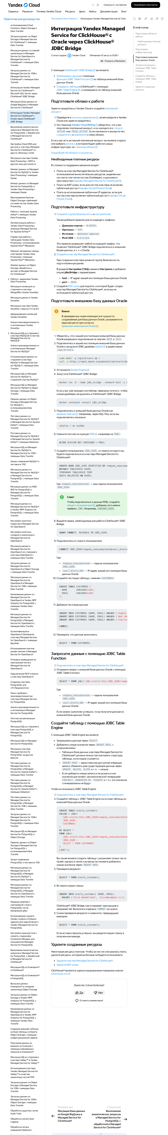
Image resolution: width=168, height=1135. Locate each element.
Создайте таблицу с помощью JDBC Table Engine (146, 79)
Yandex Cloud (78, 55)
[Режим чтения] (134, 18)
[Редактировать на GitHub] (145, 18)
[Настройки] (139, 18)
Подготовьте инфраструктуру (144, 51)
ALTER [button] (86, 769)
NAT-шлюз (74, 286)
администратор (66, 414)
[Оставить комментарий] (162, 18)
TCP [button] (80, 229)
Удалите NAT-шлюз (67, 964)
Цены (82, 11)
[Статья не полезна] (157, 18)
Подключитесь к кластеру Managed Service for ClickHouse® (90, 665)
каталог (70, 143)
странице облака (85, 147)
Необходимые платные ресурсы (149, 43)
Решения (27, 11)
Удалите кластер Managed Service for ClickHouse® (85, 960)
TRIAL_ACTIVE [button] (79, 131)
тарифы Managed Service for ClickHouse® (97, 180)
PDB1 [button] (116, 434)
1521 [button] (118, 339)
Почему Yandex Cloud (49, 11)
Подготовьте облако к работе (146, 35)
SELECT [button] (93, 740)
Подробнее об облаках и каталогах (71, 152)
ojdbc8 (99, 346)
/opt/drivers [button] (65, 350)
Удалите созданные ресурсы (145, 88)
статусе (117, 128)
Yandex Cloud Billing (83, 124)
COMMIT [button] (101, 909)
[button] (98, 5)
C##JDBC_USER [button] (106, 508)
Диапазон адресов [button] (87, 234)
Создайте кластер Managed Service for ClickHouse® (86, 254)
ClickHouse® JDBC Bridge (79, 70)
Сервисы (13, 11)
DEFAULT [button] (68, 780)
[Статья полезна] (151, 18)
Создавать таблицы (68, 86)
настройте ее (102, 214)
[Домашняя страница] (25, 4)
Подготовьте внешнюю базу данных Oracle (147, 58)
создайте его (64, 134)
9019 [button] (73, 282)
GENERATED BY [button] (83, 780)
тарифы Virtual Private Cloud (95, 188)
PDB (91, 434)
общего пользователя (79, 505)
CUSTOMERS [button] (107, 578)
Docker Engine (78, 369)
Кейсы (92, 11)
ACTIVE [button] (61, 131)
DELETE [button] (77, 769)
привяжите (80, 134)
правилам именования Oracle (78, 326)
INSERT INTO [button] (103, 744)
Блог (124, 11)
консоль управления (83, 117)
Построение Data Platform (64, 18)
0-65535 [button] (91, 225)
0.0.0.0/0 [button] (83, 238)
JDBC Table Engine (67, 89)
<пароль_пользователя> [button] (75, 484)
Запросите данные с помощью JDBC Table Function (146, 68)
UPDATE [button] (67, 769)
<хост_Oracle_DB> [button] (73, 570)
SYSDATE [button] (98, 780)
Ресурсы (70, 11)
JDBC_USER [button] (91, 451)
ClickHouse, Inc (59, 973)
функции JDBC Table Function (73, 79)
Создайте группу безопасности (75, 214)
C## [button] (80, 508)
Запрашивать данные (69, 76)
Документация (108, 11)
